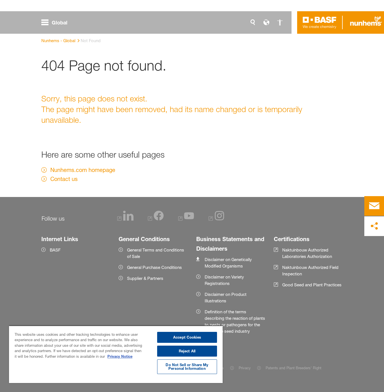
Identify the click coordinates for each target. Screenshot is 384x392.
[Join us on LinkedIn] (125, 219)
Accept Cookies (187, 337)
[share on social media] (374, 226)
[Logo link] (319, 22)
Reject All (187, 351)
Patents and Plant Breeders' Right (293, 368)
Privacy (244, 368)
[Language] (266, 22)
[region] (116, 354)
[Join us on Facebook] (156, 219)
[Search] (252, 22)
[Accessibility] (279, 22)
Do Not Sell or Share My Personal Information (187, 366)
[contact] (374, 206)
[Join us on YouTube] (186, 219)
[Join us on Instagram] (216, 219)
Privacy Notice (119, 356)
